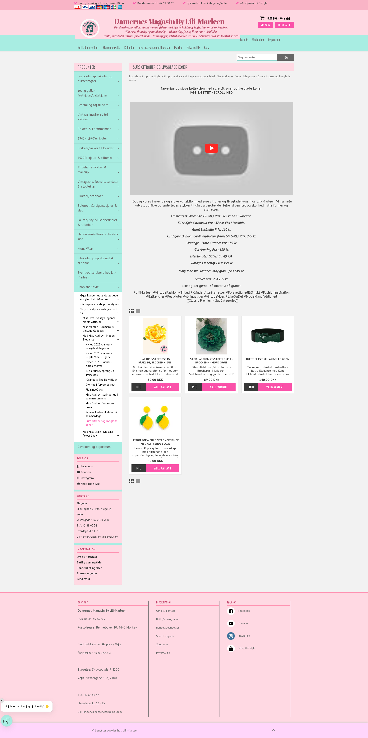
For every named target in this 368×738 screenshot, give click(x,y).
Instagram (87, 478)
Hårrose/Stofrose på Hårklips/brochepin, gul (155, 360)
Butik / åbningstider (89, 562)
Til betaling (284, 25)
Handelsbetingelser (89, 568)
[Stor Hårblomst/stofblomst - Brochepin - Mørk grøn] (212, 336)
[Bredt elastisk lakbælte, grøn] (268, 336)
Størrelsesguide (111, 47)
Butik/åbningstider (88, 47)
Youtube (86, 472)
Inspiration (274, 39)
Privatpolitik (193, 47)
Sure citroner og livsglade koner (101, 423)
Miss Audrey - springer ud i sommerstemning (102, 396)
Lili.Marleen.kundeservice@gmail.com (97, 536)
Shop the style (90, 484)
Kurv (206, 47)
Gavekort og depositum (94, 447)
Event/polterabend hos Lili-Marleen (97, 274)
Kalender (129, 47)
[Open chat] (6, 721)
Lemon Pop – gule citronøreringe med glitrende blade (155, 441)
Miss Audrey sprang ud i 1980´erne (100, 372)
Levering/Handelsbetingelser (154, 47)
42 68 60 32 (90, 525)
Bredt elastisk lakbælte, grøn (267, 359)
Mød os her (258, 39)
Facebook (86, 466)
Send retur (83, 579)
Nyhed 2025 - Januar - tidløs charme (99, 364)
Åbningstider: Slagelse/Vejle (94, 653)
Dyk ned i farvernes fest (100, 384)
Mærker (178, 47)
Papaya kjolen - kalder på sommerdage (101, 414)
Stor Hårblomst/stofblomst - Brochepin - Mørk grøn (211, 360)
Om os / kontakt (87, 557)
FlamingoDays (94, 389)
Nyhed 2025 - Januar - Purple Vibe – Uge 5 (99, 355)
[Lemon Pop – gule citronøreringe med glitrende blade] (155, 417)
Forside (244, 39)
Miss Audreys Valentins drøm (100, 405)
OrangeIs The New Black (101, 379)
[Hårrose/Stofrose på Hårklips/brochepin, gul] (155, 336)
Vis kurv (265, 25)
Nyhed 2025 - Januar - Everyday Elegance (99, 346)
